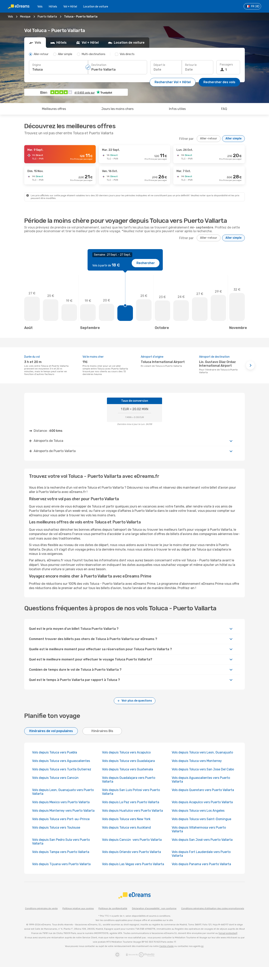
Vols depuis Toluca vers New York (126, 819)
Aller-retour (208, 138)
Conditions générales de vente (41, 908)
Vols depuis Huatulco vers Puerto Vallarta (132, 810)
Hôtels (53, 6)
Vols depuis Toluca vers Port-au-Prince (61, 819)
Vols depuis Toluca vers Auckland (126, 827)
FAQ (224, 109)
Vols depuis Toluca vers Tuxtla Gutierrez (61, 769)
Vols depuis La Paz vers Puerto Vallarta (130, 802)
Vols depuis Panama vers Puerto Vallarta (201, 864)
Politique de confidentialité (112, 908)
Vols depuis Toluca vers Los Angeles (198, 810)
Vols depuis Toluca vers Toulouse (56, 827)
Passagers (226, 64)
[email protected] (228, 933)
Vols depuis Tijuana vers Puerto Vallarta (61, 864)
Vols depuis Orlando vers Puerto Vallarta (131, 852)
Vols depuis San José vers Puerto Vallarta (202, 840)
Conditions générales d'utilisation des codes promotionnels (212, 908)
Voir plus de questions (137, 700)
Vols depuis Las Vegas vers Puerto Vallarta (133, 864)
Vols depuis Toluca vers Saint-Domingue (201, 819)
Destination (98, 65)
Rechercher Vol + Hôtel (173, 82)
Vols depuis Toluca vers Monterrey (197, 761)
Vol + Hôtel (70, 6)
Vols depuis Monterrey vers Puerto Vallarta (63, 810)
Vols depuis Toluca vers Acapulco (126, 752)
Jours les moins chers (117, 109)
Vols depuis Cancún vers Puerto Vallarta (132, 840)
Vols (40, 6)
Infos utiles (177, 109)
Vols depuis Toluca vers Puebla (54, 752)
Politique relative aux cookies (78, 908)
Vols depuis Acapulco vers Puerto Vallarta (202, 802)
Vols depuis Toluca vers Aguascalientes (61, 761)
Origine (36, 65)
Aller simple (233, 138)
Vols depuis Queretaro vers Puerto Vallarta (203, 790)
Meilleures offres (54, 109)
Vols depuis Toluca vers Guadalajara (128, 761)
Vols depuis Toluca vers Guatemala (127, 769)
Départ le (159, 65)
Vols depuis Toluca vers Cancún (55, 778)
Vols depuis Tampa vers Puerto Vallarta (60, 852)
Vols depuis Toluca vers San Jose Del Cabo (203, 769)
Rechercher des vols (219, 82)
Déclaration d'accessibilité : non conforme (154, 908)
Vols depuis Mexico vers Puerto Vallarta (61, 802)
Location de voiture (95, 6)
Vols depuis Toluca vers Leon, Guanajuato (202, 752)
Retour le (191, 65)
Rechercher (145, 263)
